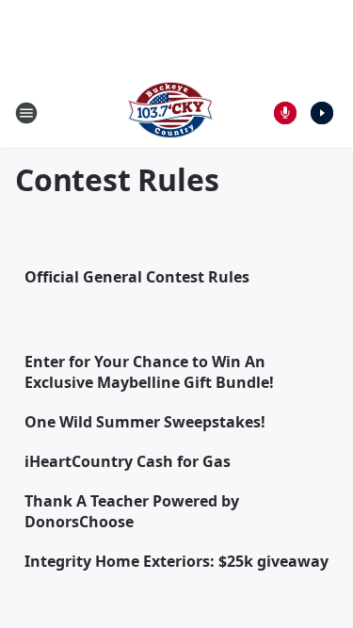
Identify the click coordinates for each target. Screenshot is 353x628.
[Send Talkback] (285, 113)
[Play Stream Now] (322, 113)
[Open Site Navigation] (26, 113)
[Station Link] (170, 112)
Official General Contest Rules (136, 276)
